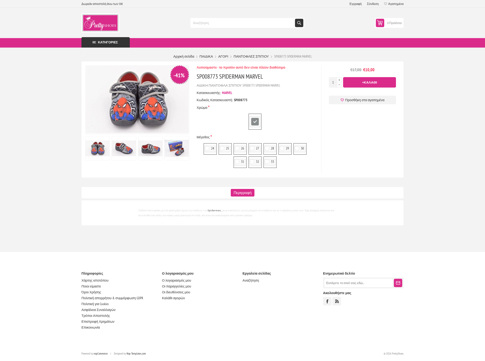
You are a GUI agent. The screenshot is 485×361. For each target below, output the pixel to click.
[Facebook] (327, 301)
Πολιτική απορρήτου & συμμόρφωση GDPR (112, 298)
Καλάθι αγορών (173, 298)
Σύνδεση (373, 4)
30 (302, 148)
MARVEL (227, 93)
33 (272, 161)
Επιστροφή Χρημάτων (97, 321)
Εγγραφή (356, 4)
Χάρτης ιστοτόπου (95, 280)
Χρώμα (202, 107)
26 (242, 148)
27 (257, 148)
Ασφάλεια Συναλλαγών (98, 310)
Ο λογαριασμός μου (176, 280)
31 (242, 161)
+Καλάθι (369, 82)
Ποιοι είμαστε (91, 286)
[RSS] (336, 301)
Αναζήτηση (299, 23)
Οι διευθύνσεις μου (176, 292)
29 (287, 148)
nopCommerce (101, 353)
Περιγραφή (243, 192)
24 (212, 148)
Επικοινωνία (90, 327)
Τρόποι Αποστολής (95, 315)
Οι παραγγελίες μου (176, 286)
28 (272, 148)
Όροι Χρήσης (91, 292)
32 (257, 161)
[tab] (242, 193)
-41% (179, 75)
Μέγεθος (203, 137)
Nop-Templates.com (136, 353)
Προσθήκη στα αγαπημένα (364, 100)
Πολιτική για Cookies (95, 304)
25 (227, 148)
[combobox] (243, 23)
